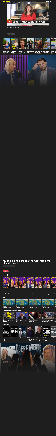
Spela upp (6, 271)
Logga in (47, 1)
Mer (35, 1)
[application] (28, 14)
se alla (52, 36)
